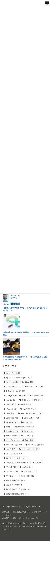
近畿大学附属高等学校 (16, 494)
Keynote (11, 422)
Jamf (10, 413)
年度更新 (29, 471)
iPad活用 (11, 409)
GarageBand (13, 386)
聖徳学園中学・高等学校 (18, 489)
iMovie (11, 400)
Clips (28, 382)
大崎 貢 (26, 467)
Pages (28, 431)
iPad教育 (25, 404)
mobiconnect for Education (20, 427)
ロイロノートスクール (16, 458)
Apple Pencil (13, 373)
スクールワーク (30, 449)
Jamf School (31, 418)
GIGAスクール (35, 386)
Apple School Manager (18, 377)
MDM (27, 422)
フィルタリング (14, 453)
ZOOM (28, 436)
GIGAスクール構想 (16, 391)
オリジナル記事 (14, 445)
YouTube (11, 436)
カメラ (10, 449)
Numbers (12, 431)
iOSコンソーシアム (31, 400)
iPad (10, 404)
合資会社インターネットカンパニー (25, 518)
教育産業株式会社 (15, 480)
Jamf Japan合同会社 (31, 413)
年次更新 (11, 476)
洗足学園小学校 (14, 485)
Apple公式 (12, 382)
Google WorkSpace (16, 395)
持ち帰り (29, 476)
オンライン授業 (36, 445)
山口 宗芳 (12, 471)
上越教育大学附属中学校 (17, 462)
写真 (39, 462)
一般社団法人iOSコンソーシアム (24, 512)
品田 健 (11, 467)
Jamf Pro (12, 418)
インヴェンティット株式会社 (19, 440)
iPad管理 (28, 409)
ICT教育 (37, 395)
